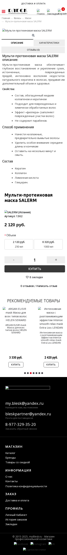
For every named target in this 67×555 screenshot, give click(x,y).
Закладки (11, 524)
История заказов (16, 519)
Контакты (11, 481)
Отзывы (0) (33, 49)
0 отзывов (27, 286)
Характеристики (49, 42)
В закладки (36, 277)
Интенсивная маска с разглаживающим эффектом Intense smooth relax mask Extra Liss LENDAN (51, 337)
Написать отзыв (46, 286)
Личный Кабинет (16, 515)
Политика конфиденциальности (26, 486)
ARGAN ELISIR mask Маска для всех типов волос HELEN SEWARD (16, 328)
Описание (17, 42)
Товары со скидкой (17, 462)
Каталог (10, 453)
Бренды (10, 457)
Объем (11, 235)
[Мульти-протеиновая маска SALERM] (33, 30)
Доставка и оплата (17, 500)
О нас (9, 476)
